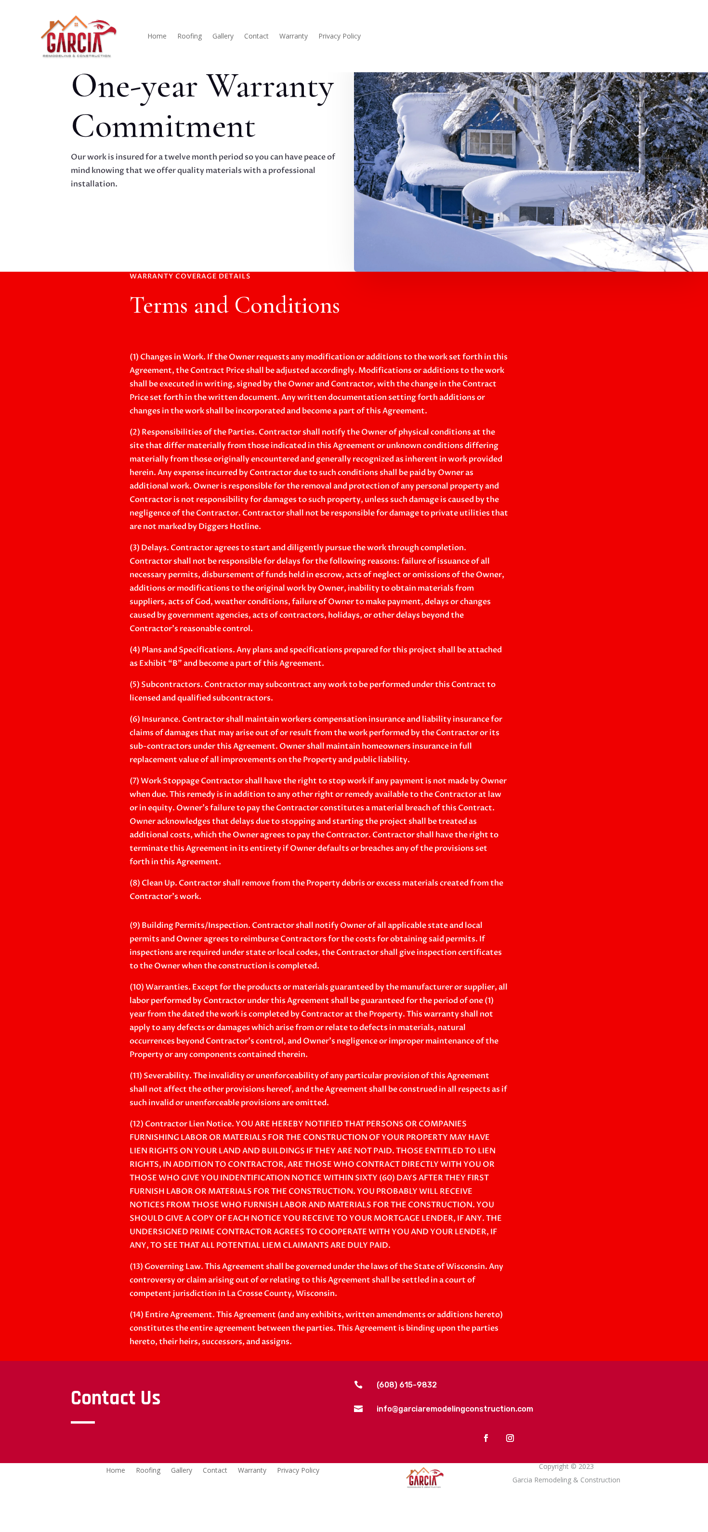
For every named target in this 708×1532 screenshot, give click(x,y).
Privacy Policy (339, 36)
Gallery (223, 36)
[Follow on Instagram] (510, 1438)
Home (157, 36)
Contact (256, 36)
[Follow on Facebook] (485, 1438)
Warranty (293, 36)
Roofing (189, 36)
